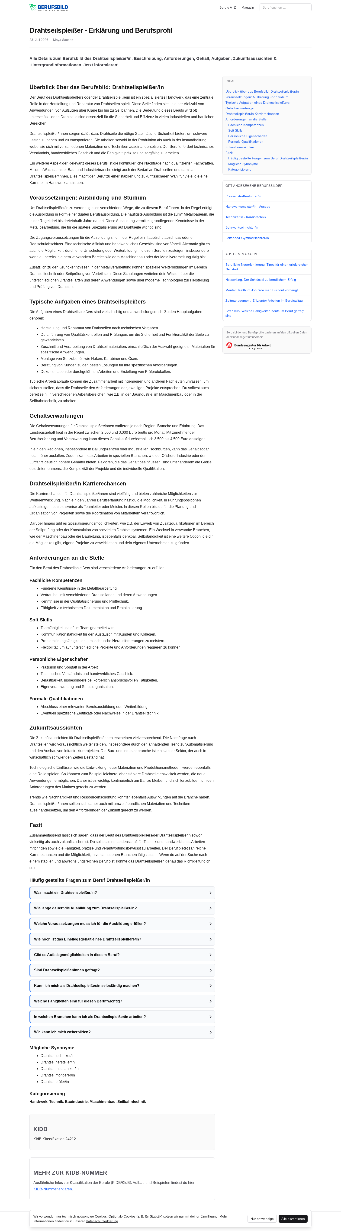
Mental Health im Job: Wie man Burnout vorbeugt (261, 290)
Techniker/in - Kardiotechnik (245, 217)
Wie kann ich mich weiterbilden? (62, 1032)
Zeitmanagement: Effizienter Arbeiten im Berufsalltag (264, 300)
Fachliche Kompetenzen (246, 125)
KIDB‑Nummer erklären (52, 1189)
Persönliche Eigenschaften (247, 136)
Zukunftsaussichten (239, 147)
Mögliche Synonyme (243, 164)
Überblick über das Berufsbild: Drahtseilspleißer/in (262, 91)
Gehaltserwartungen (240, 108)
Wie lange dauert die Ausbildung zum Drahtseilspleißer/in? (85, 908)
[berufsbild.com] (48, 7)
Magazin (247, 7)
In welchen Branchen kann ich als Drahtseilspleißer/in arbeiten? (90, 1017)
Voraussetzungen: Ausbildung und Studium (256, 97)
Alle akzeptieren (293, 1219)
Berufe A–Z (227, 7)
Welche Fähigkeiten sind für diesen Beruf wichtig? (78, 1001)
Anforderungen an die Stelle (246, 119)
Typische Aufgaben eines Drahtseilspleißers (257, 102)
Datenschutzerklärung (102, 1221)
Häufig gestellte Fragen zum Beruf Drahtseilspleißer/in (268, 158)
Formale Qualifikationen (245, 141)
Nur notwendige (262, 1219)
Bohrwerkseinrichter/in (241, 227)
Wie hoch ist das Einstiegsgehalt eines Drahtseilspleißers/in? (87, 939)
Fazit (229, 153)
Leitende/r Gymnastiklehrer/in (247, 238)
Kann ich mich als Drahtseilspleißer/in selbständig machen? (86, 986)
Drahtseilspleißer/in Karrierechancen (252, 114)
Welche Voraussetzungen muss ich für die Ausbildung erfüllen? (90, 924)
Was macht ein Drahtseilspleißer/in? (65, 893)
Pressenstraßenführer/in (243, 196)
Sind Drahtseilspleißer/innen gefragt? (67, 970)
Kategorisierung (239, 169)
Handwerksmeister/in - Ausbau (247, 206)
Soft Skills (235, 130)
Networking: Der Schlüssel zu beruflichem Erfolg (260, 279)
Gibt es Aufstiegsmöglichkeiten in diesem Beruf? (77, 955)
